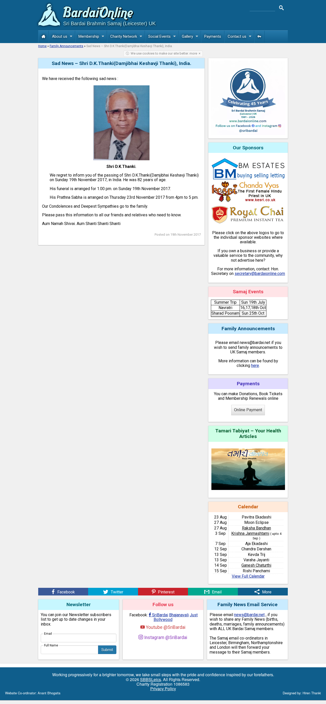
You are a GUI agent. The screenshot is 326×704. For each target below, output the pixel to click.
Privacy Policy (163, 689)
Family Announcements (66, 46)
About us (59, 36)
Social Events (159, 36)
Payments (212, 36)
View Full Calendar (248, 576)
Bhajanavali (179, 615)
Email (48, 633)
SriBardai (158, 615)
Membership (88, 36)
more (193, 53)
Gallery (187, 36)
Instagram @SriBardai (165, 637)
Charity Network (123, 36)
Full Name (51, 645)
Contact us (237, 36)
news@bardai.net (249, 614)
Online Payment (248, 409)
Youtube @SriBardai (165, 627)
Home (42, 46)
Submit (107, 650)
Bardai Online (98, 14)
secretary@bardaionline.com (260, 273)
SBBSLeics (150, 679)
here (255, 365)
